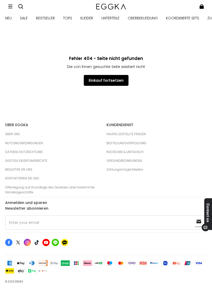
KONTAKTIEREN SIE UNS (22, 178)
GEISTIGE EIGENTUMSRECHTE (26, 160)
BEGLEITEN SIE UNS (18, 169)
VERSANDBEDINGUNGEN (124, 160)
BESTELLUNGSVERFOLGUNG (126, 143)
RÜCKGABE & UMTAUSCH (125, 152)
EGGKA (19, 282)
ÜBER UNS (12, 134)
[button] (10, 6)
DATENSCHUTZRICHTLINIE (24, 152)
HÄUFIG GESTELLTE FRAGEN (126, 134)
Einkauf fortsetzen (106, 80)
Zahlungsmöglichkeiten (125, 169)
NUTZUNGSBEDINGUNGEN (24, 143)
